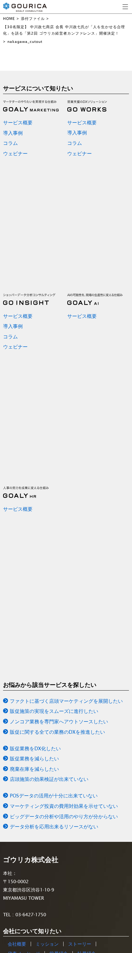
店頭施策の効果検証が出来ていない (49, 779)
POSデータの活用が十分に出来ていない (54, 795)
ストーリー (79, 944)
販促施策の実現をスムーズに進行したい (54, 711)
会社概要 (17, 944)
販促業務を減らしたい (34, 758)
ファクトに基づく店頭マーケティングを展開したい (66, 701)
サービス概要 (18, 122)
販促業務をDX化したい (35, 748)
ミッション (47, 944)
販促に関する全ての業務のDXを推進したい (57, 732)
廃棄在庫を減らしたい (34, 769)
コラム (10, 143)
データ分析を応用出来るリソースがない (54, 826)
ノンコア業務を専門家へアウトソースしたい (59, 721)
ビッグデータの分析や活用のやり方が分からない (64, 816)
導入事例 (13, 133)
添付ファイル (33, 18)
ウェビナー (15, 153)
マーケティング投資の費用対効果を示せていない (64, 806)
